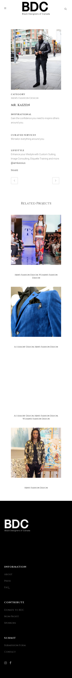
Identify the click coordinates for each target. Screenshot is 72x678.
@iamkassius (18, 163)
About (8, 574)
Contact (10, 651)
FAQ (6, 587)
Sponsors (10, 623)
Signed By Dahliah (36, 411)
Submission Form (15, 645)
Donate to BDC (14, 610)
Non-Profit (11, 616)
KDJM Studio (36, 270)
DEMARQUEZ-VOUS (36, 342)
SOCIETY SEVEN (36, 483)
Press (7, 580)
